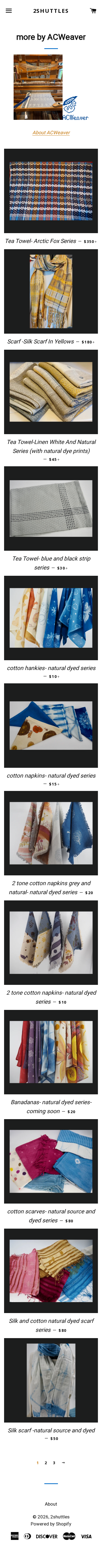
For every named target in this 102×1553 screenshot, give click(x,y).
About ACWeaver (51, 132)
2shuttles (51, 10)
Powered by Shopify (51, 1524)
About (51, 1504)
